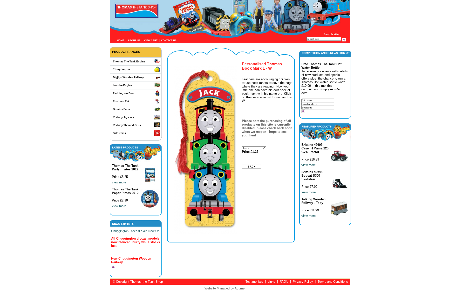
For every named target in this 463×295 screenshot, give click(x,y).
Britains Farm (121, 109)
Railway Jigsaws (123, 117)
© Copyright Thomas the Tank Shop (138, 281)
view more (119, 182)
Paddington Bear (123, 93)
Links (271, 281)
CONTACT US (169, 40)
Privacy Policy (303, 281)
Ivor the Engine (122, 85)
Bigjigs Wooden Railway (128, 77)
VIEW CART (150, 40)
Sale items (119, 133)
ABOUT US (134, 40)
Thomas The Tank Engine (129, 61)
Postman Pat (121, 101)
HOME (120, 40)
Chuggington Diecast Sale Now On (135, 231)
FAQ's (284, 281)
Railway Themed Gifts (127, 125)
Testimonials (254, 281)
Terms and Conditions (333, 281)
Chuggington (121, 69)
